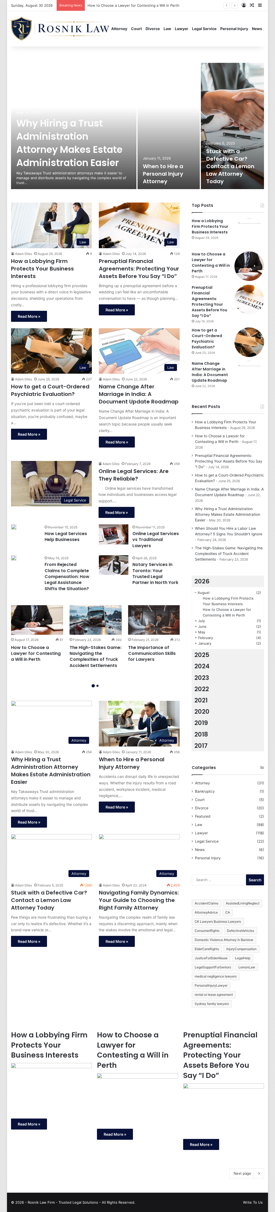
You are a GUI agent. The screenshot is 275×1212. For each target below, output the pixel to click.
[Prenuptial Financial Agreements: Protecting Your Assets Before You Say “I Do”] (249, 299)
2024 (201, 666)
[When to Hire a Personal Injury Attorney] (169, 126)
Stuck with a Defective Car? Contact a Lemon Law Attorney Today (230, 166)
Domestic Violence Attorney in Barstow (224, 940)
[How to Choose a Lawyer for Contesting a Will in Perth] (37, 619)
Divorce (153, 28)
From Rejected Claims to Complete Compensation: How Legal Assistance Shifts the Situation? (67, 576)
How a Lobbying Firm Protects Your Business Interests (42, 268)
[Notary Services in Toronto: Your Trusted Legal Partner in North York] (113, 565)
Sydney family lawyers (212, 1004)
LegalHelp (242, 958)
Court (136, 28)
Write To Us (253, 1202)
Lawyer (181, 28)
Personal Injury (234, 28)
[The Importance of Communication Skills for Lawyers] (154, 619)
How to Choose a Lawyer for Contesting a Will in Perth (36, 653)
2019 (201, 723)
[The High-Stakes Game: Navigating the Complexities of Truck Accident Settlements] (96, 619)
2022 (201, 689)
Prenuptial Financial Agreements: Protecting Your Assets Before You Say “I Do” (154, 5)
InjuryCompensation (241, 949)
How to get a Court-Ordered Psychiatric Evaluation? (50, 390)
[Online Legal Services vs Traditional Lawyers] (113, 534)
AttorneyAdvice (206, 912)
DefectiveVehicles (240, 931)
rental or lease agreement (214, 995)
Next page (242, 1173)
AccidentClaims (206, 903)
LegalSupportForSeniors (213, 967)
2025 (201, 655)
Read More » (29, 316)
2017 (201, 745)
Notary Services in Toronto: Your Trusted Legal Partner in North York (155, 573)
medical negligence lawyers (216, 976)
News (257, 28)
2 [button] (97, 686)
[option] (137, 126)
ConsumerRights (207, 931)
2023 (201, 677)
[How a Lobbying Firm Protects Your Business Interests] (249, 233)
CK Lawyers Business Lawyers (218, 921)
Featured (202, 816)
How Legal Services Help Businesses (66, 537)
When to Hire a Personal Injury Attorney (163, 174)
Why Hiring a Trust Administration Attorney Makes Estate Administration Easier (69, 143)
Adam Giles (23, 254)
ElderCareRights (207, 949)
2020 (201, 711)
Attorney (119, 28)
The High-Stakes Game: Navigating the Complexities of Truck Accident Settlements (95, 656)
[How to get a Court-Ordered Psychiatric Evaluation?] (249, 342)
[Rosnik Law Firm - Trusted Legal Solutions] (60, 28)
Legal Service (204, 28)
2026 (201, 581)
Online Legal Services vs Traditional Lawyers (155, 540)
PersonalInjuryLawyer (211, 985)
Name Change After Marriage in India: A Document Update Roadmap (139, 394)
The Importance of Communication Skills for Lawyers (152, 653)
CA (227, 912)
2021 (201, 700)
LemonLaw (246, 967)
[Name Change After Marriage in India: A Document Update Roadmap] (249, 375)
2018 (201, 734)
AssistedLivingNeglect (242, 903)
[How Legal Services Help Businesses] (13, 527)
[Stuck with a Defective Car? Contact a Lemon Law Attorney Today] (232, 126)
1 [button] (93, 685)
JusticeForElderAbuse (211, 958)
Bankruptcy (205, 791)
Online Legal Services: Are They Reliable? (134, 474)
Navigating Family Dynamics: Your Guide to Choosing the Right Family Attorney (139, 900)
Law (167, 28)
